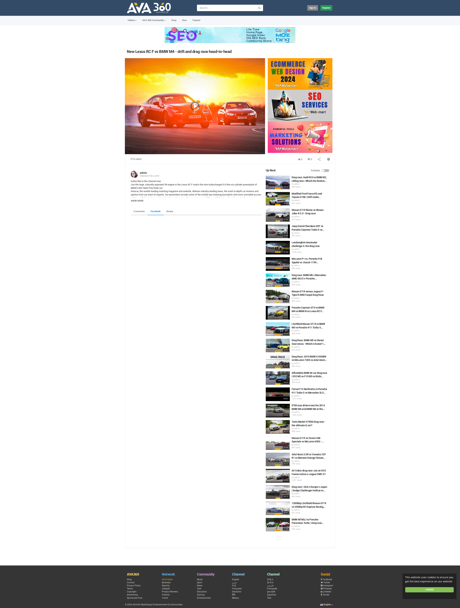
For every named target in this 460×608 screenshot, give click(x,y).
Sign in (312, 8)
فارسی (270, 585)
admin (143, 172)
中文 (234, 585)
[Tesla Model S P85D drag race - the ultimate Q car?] (278, 427)
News (199, 585)
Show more (137, 201)
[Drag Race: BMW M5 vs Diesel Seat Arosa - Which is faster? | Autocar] (278, 345)
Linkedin (327, 591)
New (184, 20)
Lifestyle (166, 588)
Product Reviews (170, 591)
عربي (234, 582)
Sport (199, 582)
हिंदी (233, 594)
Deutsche (236, 591)
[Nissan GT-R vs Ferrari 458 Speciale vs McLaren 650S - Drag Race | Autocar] (278, 443)
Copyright (131, 591)
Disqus (169, 211)
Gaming (201, 594)
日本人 (270, 579)
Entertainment (204, 598)
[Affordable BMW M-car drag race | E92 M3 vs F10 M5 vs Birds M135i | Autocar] (278, 378)
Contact (131, 582)
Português (272, 588)
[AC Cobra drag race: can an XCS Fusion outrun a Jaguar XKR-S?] (278, 476)
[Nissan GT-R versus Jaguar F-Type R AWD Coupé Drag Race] (278, 296)
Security (166, 585)
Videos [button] (131, 20)
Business (166, 582)
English (235, 579)
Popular (197, 20)
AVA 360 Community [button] (153, 20)
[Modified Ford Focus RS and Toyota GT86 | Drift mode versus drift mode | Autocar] (278, 199)
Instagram (328, 585)
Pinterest (327, 588)
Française (237, 588)
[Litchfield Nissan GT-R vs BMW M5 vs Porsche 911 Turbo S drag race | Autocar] (278, 329)
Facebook (156, 211)
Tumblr (326, 594)
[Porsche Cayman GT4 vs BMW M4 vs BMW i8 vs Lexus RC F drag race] (278, 313)
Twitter (326, 582)
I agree (429, 589)
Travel (165, 598)
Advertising (132, 594)
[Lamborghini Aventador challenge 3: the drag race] (278, 247)
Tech (199, 588)
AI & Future (167, 579)
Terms (130, 588)
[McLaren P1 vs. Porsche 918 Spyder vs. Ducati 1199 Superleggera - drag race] (278, 264)
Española (271, 594)
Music (200, 579)
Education (202, 591)
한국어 (270, 582)
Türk (269, 598)
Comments (139, 211)
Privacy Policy (134, 585)
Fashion (166, 594)
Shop (173, 20)
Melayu (235, 598)
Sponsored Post (134, 598)
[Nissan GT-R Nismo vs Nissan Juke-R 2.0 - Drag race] (278, 215)
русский (271, 591)
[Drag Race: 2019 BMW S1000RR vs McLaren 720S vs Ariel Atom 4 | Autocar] (278, 362)
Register (326, 8)
